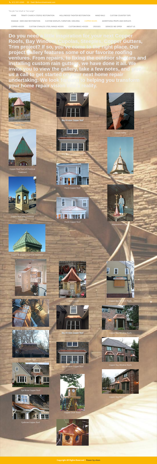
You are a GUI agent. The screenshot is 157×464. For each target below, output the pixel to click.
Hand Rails (100, 15)
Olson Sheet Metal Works (30, 7)
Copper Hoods (17, 26)
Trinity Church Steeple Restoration (37, 15)
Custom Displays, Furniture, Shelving (62, 21)
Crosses (97, 26)
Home (13, 15)
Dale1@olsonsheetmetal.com (42, 2)
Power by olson (93, 460)
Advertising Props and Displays (116, 21)
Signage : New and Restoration (25, 21)
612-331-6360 (18, 2)
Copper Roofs (91, 21)
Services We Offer (113, 26)
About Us (131, 26)
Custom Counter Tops (120, 15)
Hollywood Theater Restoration (74, 15)
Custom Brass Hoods (78, 26)
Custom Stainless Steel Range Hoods (46, 26)
